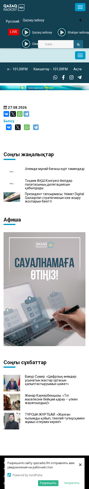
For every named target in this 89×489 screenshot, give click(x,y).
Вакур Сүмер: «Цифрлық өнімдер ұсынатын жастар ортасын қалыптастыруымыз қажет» (50, 380)
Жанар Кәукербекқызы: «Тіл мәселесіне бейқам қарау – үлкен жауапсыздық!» (51, 399)
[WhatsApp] (20, 114)
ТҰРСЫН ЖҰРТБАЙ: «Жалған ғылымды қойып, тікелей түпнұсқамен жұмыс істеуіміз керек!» (55, 418)
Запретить (72, 483)
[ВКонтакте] (6, 114)
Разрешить (48, 483)
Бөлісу (9, 121)
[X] (13, 114)
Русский (12, 21)
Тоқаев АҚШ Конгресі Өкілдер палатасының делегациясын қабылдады (48, 184)
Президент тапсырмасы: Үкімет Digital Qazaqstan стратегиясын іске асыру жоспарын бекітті (54, 197)
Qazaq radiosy (33, 20)
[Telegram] (26, 114)
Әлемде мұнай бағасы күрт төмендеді (54, 169)
